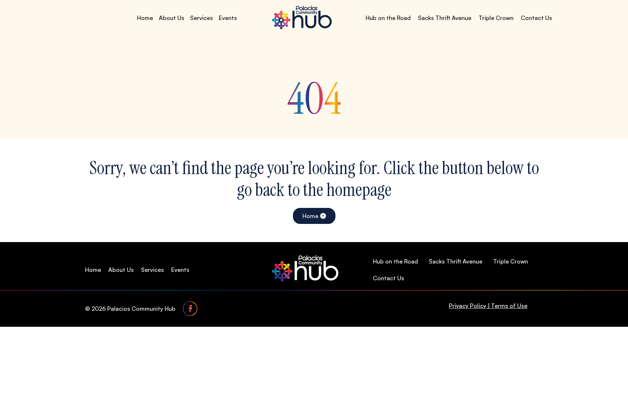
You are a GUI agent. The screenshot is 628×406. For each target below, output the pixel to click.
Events (228, 17)
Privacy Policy (467, 305)
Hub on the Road (388, 17)
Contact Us (536, 17)
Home (145, 17)
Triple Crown (496, 17)
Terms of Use (509, 305)
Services (201, 17)
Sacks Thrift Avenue (444, 17)
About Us (171, 17)
